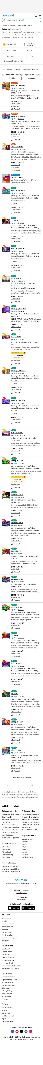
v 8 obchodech (15, 768)
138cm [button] (14, 384)
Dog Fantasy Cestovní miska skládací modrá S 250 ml (31, 822)
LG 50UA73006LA (16, 663)
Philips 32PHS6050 (17, 433)
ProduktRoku (6, 1013)
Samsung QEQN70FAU (18, 371)
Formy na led (6, 822)
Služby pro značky (7, 988)
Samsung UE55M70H (18, 86)
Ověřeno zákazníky (7, 1008)
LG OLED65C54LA (17, 579)
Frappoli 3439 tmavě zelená (30, 817)
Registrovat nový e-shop (9, 980)
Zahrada (25, 852)
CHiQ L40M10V (16, 337)
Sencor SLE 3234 (16, 551)
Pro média (5, 929)
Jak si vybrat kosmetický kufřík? (11, 869)
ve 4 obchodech (16, 625)
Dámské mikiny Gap (8, 835)
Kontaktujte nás (21, 893)
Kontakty (4, 921)
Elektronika (12, 25)
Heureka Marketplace (8, 985)
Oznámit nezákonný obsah (10, 938)
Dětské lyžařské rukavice (9, 825)
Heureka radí (5, 955)
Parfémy (25, 842)
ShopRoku (5, 1010)
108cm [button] (14, 204)
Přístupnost (5, 941)
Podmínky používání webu (25, 1039)
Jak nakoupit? (6, 949)
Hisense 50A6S (16, 750)
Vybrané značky (8, 843)
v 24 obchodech (16, 210)
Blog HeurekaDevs (7, 935)
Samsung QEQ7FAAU (18, 191)
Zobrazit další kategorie (12, 61)
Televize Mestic (6, 852)
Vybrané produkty (29, 811)
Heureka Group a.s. (24, 1037)
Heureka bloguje (7, 932)
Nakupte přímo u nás (8, 957)
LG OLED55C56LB (17, 523)
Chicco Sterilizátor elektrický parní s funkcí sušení (31, 820)
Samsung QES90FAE (17, 249)
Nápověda (5, 999)
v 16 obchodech (16, 238)
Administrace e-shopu (8, 977)
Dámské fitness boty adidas (10, 830)
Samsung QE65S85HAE (18, 309)
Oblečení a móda (27, 857)
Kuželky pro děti (7, 817)
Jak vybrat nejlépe (9, 863)
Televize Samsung (7, 855)
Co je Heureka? (6, 918)
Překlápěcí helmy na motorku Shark (11, 828)
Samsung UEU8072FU (18, 401)
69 (32, 785)
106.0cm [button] (14, 262)
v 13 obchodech (16, 327)
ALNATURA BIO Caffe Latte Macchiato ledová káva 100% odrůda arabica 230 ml (31, 825)
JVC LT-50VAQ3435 (17, 147)
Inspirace (4, 1019)
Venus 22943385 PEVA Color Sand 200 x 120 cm (31, 830)
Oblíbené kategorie (9, 811)
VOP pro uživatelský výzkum (10, 969)
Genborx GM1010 (27, 828)
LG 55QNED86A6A (17, 461)
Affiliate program (7, 994)
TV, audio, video (21, 25)
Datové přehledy (7, 991)
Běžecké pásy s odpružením (10, 838)
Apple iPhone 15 (27, 839)
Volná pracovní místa (8, 927)
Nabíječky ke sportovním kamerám (11, 820)
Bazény (24, 844)
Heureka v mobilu (7, 952)
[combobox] (21, 20)
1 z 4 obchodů (15, 485)
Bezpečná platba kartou (9, 966)
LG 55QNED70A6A (17, 722)
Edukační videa (6, 996)
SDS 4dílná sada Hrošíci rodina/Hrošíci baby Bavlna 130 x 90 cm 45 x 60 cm (31, 815)
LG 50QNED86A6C (17, 607)
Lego (24, 850)
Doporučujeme (28, 836)
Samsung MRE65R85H (18, 116)
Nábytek (25, 855)
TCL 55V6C (14, 220)
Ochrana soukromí (7, 963)
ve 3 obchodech (16, 541)
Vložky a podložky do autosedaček (11, 815)
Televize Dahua (6, 847)
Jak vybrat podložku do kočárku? (11, 867)
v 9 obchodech (15, 299)
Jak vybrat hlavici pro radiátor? (11, 872)
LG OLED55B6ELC (17, 495)
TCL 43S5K (14, 635)
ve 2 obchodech (16, 681)
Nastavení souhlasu (8, 960)
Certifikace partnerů (8, 1016)
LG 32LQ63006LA (16, 278)
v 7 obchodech (15, 165)
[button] (20, 203)
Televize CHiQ (6, 850)
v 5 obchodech (15, 134)
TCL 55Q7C (14, 694)
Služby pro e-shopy (7, 983)
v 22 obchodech (16, 268)
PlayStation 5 (26, 847)
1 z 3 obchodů (15, 361)
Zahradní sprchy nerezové (10, 833)
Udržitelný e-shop (7, 1022)
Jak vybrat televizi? (17, 177)
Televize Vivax (6, 857)
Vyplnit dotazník (21, 900)
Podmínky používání (8, 924)
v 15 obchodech (16, 104)
